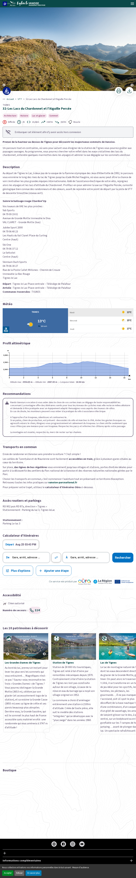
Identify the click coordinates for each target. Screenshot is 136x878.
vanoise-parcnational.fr (62, 482)
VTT (20, 99)
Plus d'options (20, 570)
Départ (9, 544)
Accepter (8, 873)
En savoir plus (33, 873)
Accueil (10, 99)
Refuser (19, 873)
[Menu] (132, 4)
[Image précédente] (4, 45)
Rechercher (123, 557)
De (7, 557)
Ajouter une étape (56, 570)
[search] (31, 557)
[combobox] (26, 557)
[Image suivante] (132, 45)
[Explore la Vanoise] (25, 4)
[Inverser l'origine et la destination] (56, 557)
